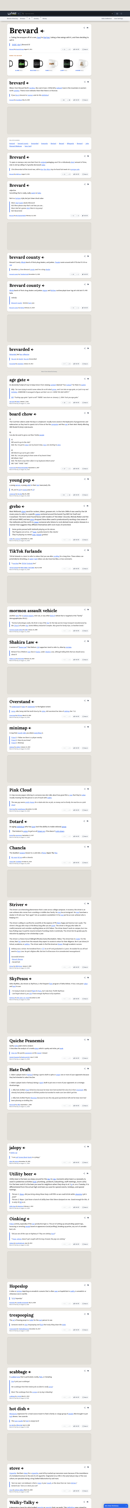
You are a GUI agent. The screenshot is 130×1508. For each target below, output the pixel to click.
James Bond (23, 1157)
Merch (86, 49)
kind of (52, 616)
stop (26, 1325)
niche (16, 1046)
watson (17, 1161)
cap (10, 265)
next (40, 1320)
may (59, 912)
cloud (13, 805)
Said (35, 559)
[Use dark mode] (121, 13)
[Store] (117, 13)
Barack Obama (17, 959)
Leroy (13, 711)
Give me (14, 1053)
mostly (20, 733)
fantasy (29, 1075)
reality (49, 798)
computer (54, 424)
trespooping (13, 1329)
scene (37, 514)
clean (27, 445)
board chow (12, 468)
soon (32, 519)
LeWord (18, 747)
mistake (68, 647)
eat (66, 424)
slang (23, 511)
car (16, 1153)
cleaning (78, 1194)
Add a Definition (107, 19)
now (33, 534)
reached (16, 563)
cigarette (35, 1473)
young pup (12, 494)
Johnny (19, 1239)
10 (14, 1298)
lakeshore (21, 1206)
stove (11, 1490)
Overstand (12, 715)
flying (44, 853)
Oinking (11, 1243)
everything (38, 733)
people (41, 435)
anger (58, 1075)
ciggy (39, 1483)
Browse (22, 19)
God (34, 532)
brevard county (23, 143)
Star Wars (47, 169)
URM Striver (18, 966)
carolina (16, 90)
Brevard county (13, 308)
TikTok (24, 563)
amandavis (21, 364)
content (53, 385)
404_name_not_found (23, 998)
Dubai (38, 652)
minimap (11, 747)
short (73, 162)
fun (19, 941)
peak (61, 1048)
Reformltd (21, 659)
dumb (21, 359)
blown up (41, 831)
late (37, 485)
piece (37, 1048)
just (19, 490)
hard (39, 37)
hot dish (11, 1425)
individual (20, 826)
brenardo (44, 143)
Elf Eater (20, 715)
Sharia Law (22, 647)
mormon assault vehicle (16, 630)
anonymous (18, 835)
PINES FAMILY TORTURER (27, 568)
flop (56, 853)
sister (43, 711)
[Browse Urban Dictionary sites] (13, 14)
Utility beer (12, 1206)
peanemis (28, 1053)
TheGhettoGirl (24, 274)
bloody (39, 534)
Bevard (61, 143)
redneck (59, 88)
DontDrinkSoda (20, 1243)
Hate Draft (12, 1105)
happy (32, 802)
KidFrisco (18, 174)
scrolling (56, 556)
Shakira (48, 652)
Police (11, 1224)
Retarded (12, 354)
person (17, 485)
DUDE (14, 44)
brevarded (34, 143)
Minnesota (13, 1414)
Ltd (38, 647)
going (25, 831)
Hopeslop (12, 1303)
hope (14, 1239)
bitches (53, 290)
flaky (40, 1377)
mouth (49, 1483)
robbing (67, 711)
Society (36, 19)
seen (56, 1291)
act (14, 1320)
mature (68, 385)
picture (19, 1291)
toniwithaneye (21, 809)
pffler (18, 1105)
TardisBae (19, 862)
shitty (13, 1153)
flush (41, 1325)
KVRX (26, 630)
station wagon (28, 616)
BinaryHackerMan (23, 468)
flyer (50, 984)
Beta (59, 923)
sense (64, 826)
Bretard (53, 143)
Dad (17, 203)
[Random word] (112, 14)
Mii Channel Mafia (21, 216)
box (42, 169)
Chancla (11, 862)
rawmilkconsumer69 (22, 1303)
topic (23, 707)
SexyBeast (19, 100)
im (19, 269)
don (18, 44)
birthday (14, 392)
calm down (60, 831)
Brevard (11, 49)
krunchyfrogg (20, 49)
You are (13, 359)
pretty (27, 802)
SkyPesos (12, 998)
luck (10, 1416)
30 (21, 1202)
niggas (45, 290)
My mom (14, 857)
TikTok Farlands (13, 568)
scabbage (12, 1396)
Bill (12, 397)
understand (16, 707)
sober (83, 795)
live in (17, 95)
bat (48, 37)
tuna (16, 1421)
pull (17, 1157)
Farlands (30, 563)
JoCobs (19, 1396)
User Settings (118, 19)
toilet (31, 1320)
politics (27, 944)
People (57, 262)
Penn (19, 951)
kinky (39, 193)
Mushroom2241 (25, 1057)
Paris (39, 991)
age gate (12, 402)
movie (39, 1053)
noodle (20, 1421)
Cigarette (12, 1473)
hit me (20, 857)
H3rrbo (22, 308)
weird (33, 193)
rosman (30, 95)
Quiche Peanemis (14, 1057)
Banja (18, 402)
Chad (27, 1090)
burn (30, 303)
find (44, 37)
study (78, 939)
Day (27, 625)
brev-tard (28, 146)
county (32, 269)
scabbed (14, 1377)
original (43, 162)
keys (44, 445)
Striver (11, 966)
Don (12, 1381)
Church (16, 625)
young (25, 490)
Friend (13, 737)
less (21, 354)
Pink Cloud (12, 809)
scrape (34, 1392)
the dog (19, 494)
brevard (11, 100)
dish (27, 1421)
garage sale (75, 169)
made (21, 203)
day (48, 1179)
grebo (11, 539)
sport (41, 1083)
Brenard (80, 143)
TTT (43, 949)
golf (34, 1181)
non (33, 1224)
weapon (22, 853)
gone (53, 925)
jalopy (11, 1161)
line (48, 623)
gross (51, 1387)
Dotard (11, 835)
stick (28, 208)
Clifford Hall (19, 1425)
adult (29, 485)
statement (31, 707)
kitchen (73, 1483)
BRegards (70, 143)
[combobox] (67, 14)
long (33, 826)
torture (18, 198)
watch (83, 385)
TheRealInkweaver (24, 1329)
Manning (34, 1098)
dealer (48, 269)
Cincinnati (79, 1090)
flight (34, 991)
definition (45, 95)
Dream (60, 944)
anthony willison (19, 1490)
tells (24, 733)
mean (36, 522)
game (54, 389)
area (18, 1377)
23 (33, 490)
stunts (30, 1157)
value (43, 165)
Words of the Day (12, 19)
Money (45, 19)
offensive (26, 354)
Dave (22, 1194)
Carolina (32, 88)
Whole (23, 262)
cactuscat (18, 539)
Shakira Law (12, 659)
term (17, 616)
